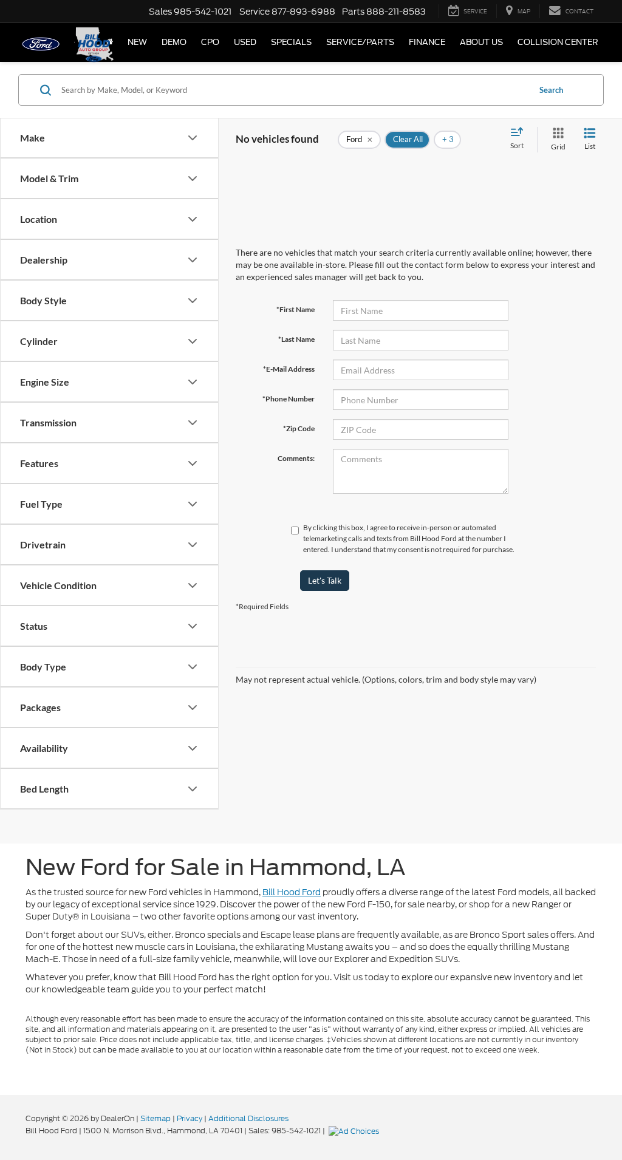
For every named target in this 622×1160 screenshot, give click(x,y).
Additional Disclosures (248, 1118)
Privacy (189, 1118)
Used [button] (245, 42)
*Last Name (296, 339)
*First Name (295, 309)
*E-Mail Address (289, 369)
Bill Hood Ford (291, 892)
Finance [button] (427, 42)
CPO (210, 42)
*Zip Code (299, 428)
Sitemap (155, 1118)
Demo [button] (174, 42)
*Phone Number (288, 398)
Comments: (296, 458)
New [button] (137, 42)
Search (551, 90)
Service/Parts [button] (360, 42)
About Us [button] (481, 42)
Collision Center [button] (558, 42)
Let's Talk (324, 580)
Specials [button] (291, 42)
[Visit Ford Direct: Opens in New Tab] (355, 1130)
